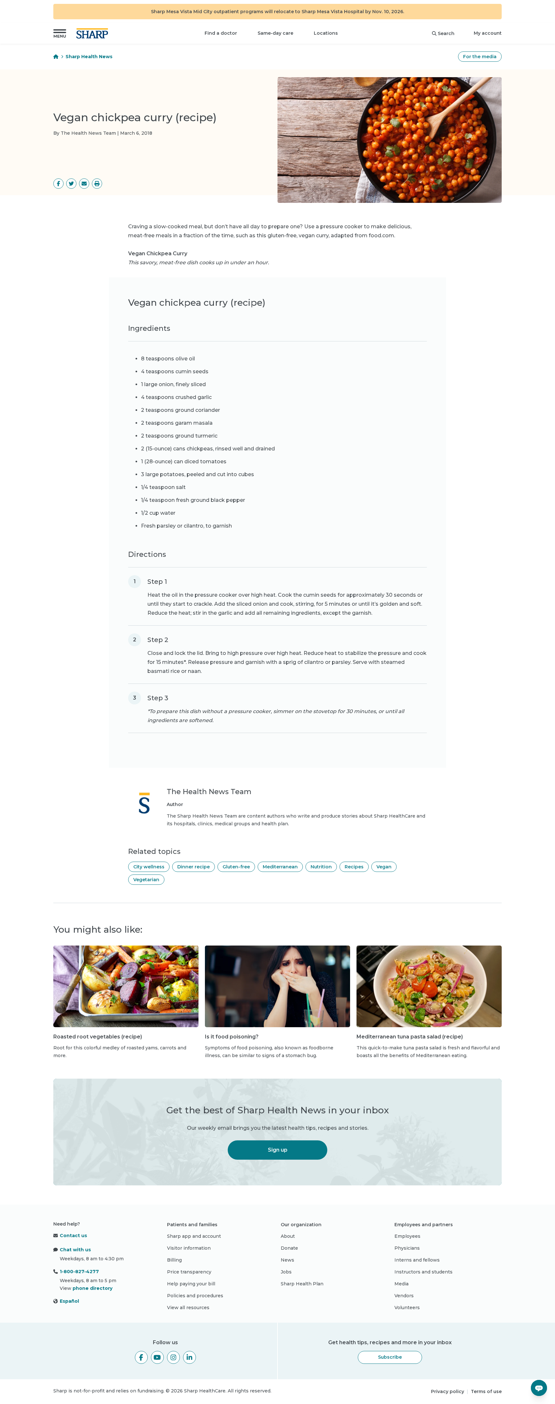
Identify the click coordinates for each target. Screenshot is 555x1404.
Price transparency (189, 1272)
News (287, 1260)
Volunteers (407, 1307)
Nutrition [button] (321, 867)
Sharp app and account (194, 1236)
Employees (407, 1236)
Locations (326, 33)
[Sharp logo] (93, 33)
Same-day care (275, 33)
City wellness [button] (148, 867)
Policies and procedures (195, 1296)
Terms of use (486, 1391)
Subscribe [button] (390, 1357)
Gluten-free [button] (236, 867)
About (288, 1236)
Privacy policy (447, 1391)
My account (488, 33)
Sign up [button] (277, 1150)
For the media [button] (480, 56)
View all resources (188, 1307)
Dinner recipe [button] (193, 867)
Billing (174, 1260)
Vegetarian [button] (146, 880)
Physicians (407, 1248)
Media (401, 1284)
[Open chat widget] (539, 1388)
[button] (59, 33)
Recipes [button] (354, 867)
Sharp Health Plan (302, 1284)
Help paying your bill (191, 1284)
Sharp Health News (89, 56)
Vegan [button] (384, 867)
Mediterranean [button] (280, 867)
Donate (289, 1248)
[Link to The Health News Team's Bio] (144, 807)
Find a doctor (221, 33)
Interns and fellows (417, 1260)
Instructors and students (423, 1272)
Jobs (286, 1272)
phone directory (92, 1288)
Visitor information (189, 1248)
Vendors (404, 1296)
